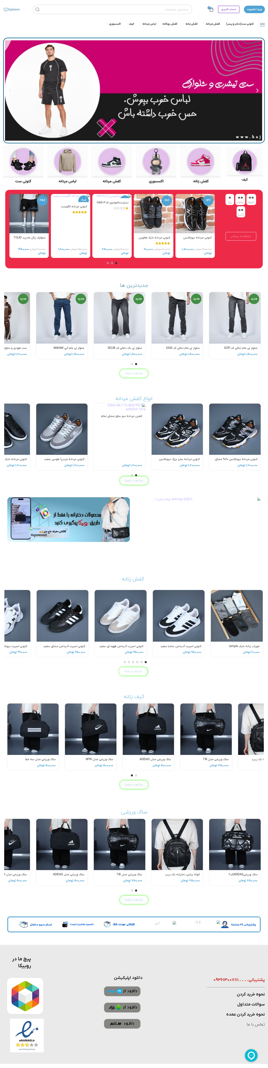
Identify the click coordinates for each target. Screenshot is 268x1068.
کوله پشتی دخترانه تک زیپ (182, 759)
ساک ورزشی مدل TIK (129, 759)
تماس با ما (256, 1024)
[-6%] (112, 196)
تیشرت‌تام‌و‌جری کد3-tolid (113, 203)
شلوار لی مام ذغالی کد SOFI (241, 348)
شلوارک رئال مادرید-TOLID (29, 238)
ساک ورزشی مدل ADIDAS (68, 759)
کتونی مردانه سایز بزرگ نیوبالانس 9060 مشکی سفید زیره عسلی (179, 461)
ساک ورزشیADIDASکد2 (243, 759)
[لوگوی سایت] (11, 9)
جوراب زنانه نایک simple (244, 646)
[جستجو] (37, 9)
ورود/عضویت (254, 9)
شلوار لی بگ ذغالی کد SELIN (125, 348)
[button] (257, 90)
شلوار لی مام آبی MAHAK (69, 348)
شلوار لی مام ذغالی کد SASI (183, 348)
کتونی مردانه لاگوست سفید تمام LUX (74, 209)
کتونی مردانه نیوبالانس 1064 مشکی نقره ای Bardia (195, 240)
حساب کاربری (228, 9)
